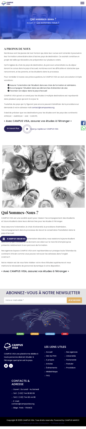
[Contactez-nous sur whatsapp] (11, 366)
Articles (49, 363)
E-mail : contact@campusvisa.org (23, 402)
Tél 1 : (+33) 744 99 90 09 (24, 393)
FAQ (48, 375)
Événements (51, 367)
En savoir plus (13, 128)
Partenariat (71, 360)
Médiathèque (52, 371)
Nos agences (71, 352)
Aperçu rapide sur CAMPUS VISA (44, 129)
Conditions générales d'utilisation (34, 423)
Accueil (30, 23)
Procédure (70, 367)
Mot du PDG (51, 356)
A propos (50, 360)
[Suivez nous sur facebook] (6, 366)
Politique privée (57, 423)
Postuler (69, 363)
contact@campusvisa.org (43, 107)
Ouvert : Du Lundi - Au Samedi (26, 389)
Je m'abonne (74, 300)
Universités (71, 356)
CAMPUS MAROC (72, 420)
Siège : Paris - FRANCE (22, 407)
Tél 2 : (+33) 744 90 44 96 (24, 397)
